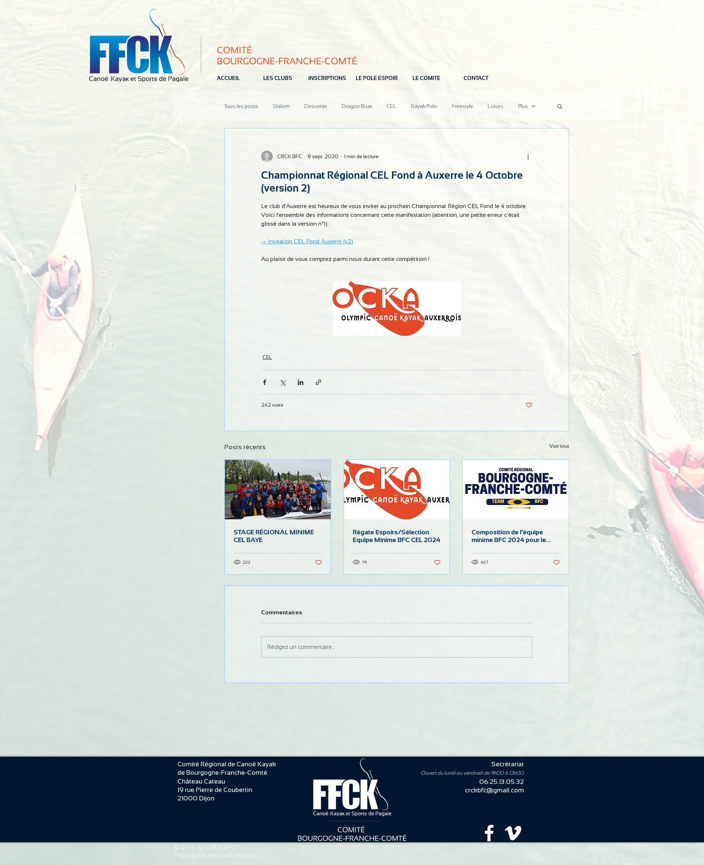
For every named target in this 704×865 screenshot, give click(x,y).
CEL (391, 106)
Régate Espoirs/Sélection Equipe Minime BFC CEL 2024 (396, 536)
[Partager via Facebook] (264, 382)
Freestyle (462, 106)
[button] (559, 106)
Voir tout (559, 446)
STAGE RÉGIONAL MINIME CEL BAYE (274, 536)
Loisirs (495, 106)
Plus (523, 106)
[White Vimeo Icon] (513, 833)
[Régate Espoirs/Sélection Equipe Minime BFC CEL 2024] (397, 489)
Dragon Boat (357, 106)
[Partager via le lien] (318, 382)
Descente (315, 106)
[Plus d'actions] (528, 156)
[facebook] (489, 833)
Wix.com (246, 855)
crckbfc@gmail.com (494, 790)
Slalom (281, 106)
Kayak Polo (424, 106)
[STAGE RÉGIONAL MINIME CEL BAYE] (278, 489)
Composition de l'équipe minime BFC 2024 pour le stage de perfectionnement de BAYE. (511, 536)
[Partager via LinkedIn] (300, 382)
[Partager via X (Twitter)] (282, 382)
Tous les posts (241, 106)
